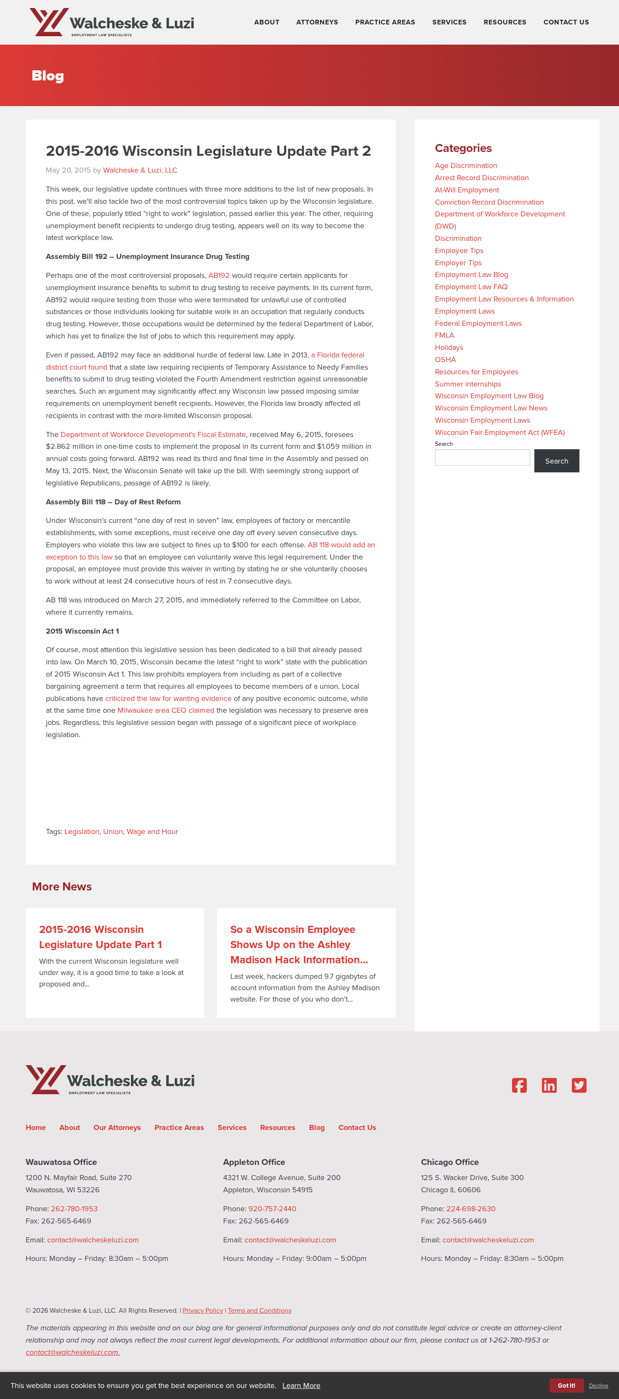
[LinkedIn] (549, 1085)
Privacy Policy (203, 1310)
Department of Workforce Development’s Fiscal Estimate (153, 434)
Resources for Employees (476, 371)
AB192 (219, 275)
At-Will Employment (467, 189)
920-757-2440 (272, 1208)
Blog (48, 75)
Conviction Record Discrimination (489, 202)
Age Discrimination (466, 165)
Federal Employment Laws (478, 323)
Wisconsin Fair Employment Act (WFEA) (500, 432)
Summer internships (468, 383)
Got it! (567, 1385)
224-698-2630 (471, 1208)
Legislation (81, 831)
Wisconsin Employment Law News (491, 407)
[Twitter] (579, 1085)
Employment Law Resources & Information (504, 298)
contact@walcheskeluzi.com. (73, 1352)
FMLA (444, 335)
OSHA (445, 359)
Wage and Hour (152, 831)
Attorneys (317, 22)
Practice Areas (385, 22)
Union (113, 831)
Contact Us (567, 22)
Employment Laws (465, 311)
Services (449, 22)
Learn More (301, 1385)
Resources (505, 22)
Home (36, 1127)
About (267, 22)
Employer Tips (458, 262)
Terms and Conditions (259, 1310)
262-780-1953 (74, 1208)
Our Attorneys (117, 1127)
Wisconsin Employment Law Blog (489, 395)
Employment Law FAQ (471, 286)
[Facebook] (520, 1085)
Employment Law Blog (471, 274)
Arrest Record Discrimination (482, 177)
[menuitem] (269, 22)
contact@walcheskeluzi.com (93, 1239)
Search (444, 444)
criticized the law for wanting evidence (168, 698)
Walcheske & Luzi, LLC (140, 170)
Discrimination (458, 238)
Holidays (449, 347)
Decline (598, 1385)
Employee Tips (459, 250)
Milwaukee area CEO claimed (165, 710)
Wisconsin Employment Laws (482, 420)
